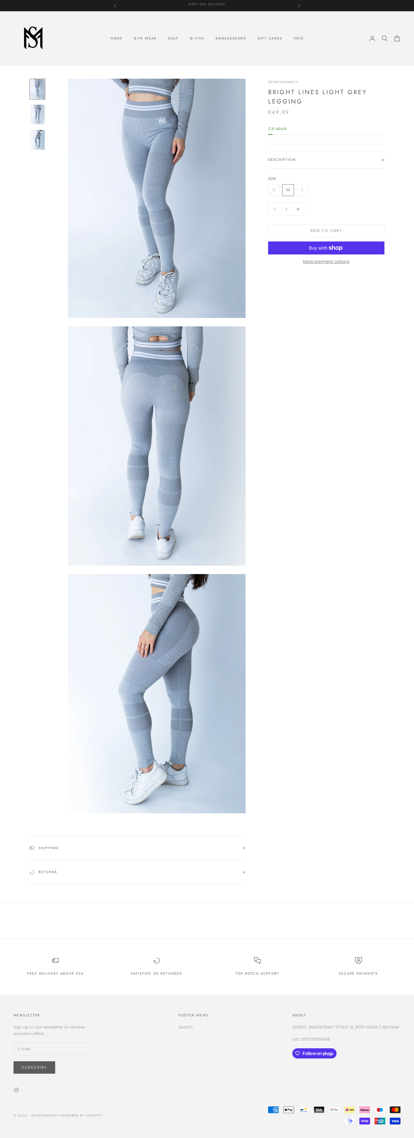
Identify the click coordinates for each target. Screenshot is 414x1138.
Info (299, 38)
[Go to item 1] (37, 89)
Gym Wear (145, 38)
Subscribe (34, 1067)
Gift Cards (270, 38)
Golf (173, 38)
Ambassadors (230, 38)
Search (186, 1027)
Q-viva (197, 38)
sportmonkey (283, 82)
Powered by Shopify (82, 1115)
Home (116, 38)
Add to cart (326, 230)
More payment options (326, 261)
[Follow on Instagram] (16, 1090)
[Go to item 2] (37, 114)
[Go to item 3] (37, 139)
